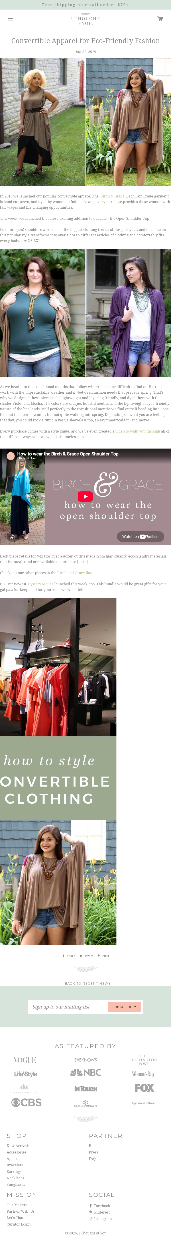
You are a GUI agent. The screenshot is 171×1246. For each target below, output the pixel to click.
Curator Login (19, 1224)
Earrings (14, 1172)
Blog (92, 1146)
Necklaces (15, 1178)
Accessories (16, 1152)
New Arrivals (18, 1146)
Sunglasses (16, 1184)
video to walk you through (137, 431)
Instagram (102, 1219)
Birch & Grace (112, 196)
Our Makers (17, 1205)
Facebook (101, 1206)
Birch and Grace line (74, 573)
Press (93, 1152)
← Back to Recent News (85, 984)
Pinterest (101, 1212)
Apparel (13, 1159)
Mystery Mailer (40, 584)
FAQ (92, 1159)
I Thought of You (92, 1233)
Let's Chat (15, 1218)
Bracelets (15, 1165)
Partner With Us (21, 1211)
